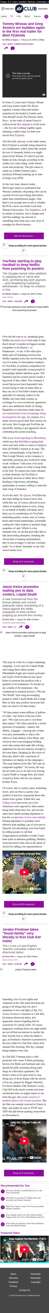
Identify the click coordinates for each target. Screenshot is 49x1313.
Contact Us (24, 1290)
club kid (18, 964)
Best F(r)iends (17, 135)
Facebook (13, 1282)
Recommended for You (15, 1185)
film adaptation (25, 124)
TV (11, 16)
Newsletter (43, 8)
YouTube (18, 301)
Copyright (35, 1282)
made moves (20, 340)
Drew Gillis (9, 620)
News (10, 44)
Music (27, 16)
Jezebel (22, 1)
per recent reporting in (27, 437)
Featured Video (10, 1232)
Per (25, 495)
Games (37, 16)
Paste (3, 1)
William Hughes (12, 40)
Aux (4, 44)
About (13, 1273)
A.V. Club (12, 1)
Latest (4, 16)
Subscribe (9, 8)
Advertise (13, 1277)
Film (19, 16)
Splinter (31, 1)
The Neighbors (32, 209)
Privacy (13, 1286)
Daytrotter (41, 1)
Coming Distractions (23, 44)
